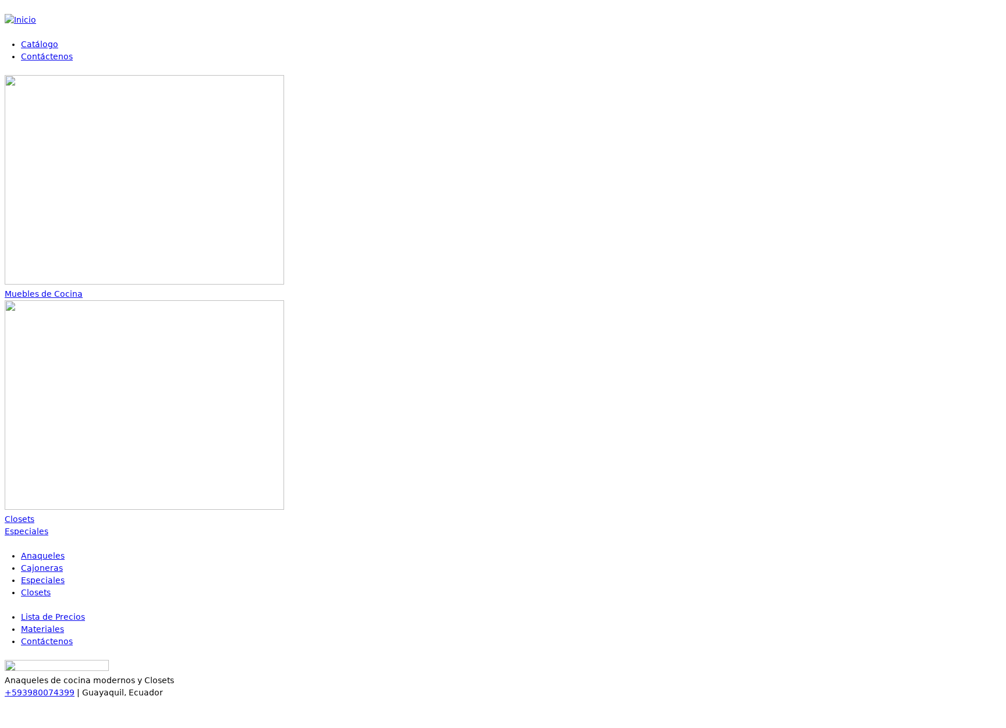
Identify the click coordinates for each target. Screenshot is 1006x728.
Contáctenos (47, 56)
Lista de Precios (53, 617)
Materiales (42, 629)
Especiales (43, 580)
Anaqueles (43, 555)
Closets (36, 592)
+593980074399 (40, 692)
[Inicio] (20, 19)
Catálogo (39, 44)
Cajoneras (42, 568)
